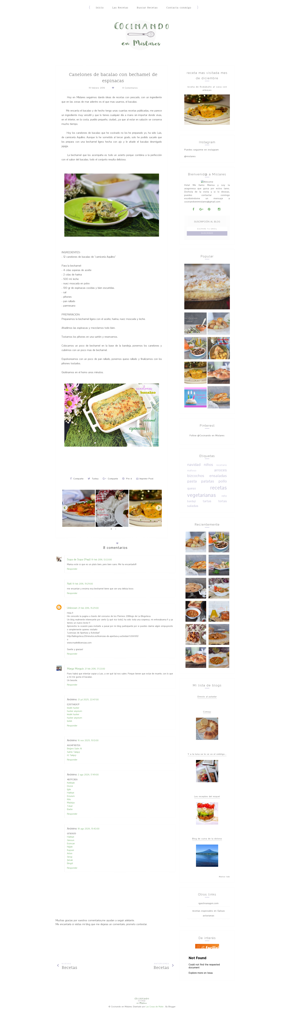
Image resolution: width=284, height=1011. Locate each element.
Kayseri (70, 850)
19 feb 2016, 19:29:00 (82, 583)
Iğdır (69, 789)
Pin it (128, 478)
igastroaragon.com (209, 903)
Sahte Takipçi (73, 752)
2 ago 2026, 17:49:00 (88, 774)
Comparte (78, 478)
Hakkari (70, 792)
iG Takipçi (71, 755)
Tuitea (95, 478)
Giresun (70, 840)
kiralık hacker (73, 707)
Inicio (100, 8)
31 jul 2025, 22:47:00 (88, 699)
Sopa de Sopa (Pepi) (79, 559)
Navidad (194, 464)
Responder (72, 568)
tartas (207, 501)
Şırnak (70, 860)
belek (69, 721)
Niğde (70, 846)
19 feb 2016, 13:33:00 (101, 559)
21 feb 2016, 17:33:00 (95, 668)
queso (191, 488)
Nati (69, 584)
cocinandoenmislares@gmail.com (202, 201)
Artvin (69, 853)
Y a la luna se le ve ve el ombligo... (207, 754)
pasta (192, 481)
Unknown (72, 608)
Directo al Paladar (207, 696)
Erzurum (71, 796)
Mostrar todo (224, 877)
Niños (208, 464)
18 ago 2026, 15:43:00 (88, 828)
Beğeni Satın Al (74, 748)
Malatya (71, 802)
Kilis (69, 799)
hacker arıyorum (74, 711)
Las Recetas (120, 8)
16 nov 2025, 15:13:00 (88, 740)
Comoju (207, 711)
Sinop (69, 856)
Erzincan (71, 843)
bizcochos (195, 475)
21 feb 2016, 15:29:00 (88, 608)
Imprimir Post (146, 478)
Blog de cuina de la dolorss (207, 838)
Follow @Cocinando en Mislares (207, 435)
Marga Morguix (75, 669)
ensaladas (218, 475)
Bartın (70, 809)
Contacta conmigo (178, 8)
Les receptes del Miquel (207, 796)
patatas (207, 481)
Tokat (69, 806)
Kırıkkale (71, 782)
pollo (222, 481)
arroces (220, 470)
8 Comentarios (130, 88)
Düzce (70, 786)
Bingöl (70, 863)
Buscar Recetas (147, 8)
